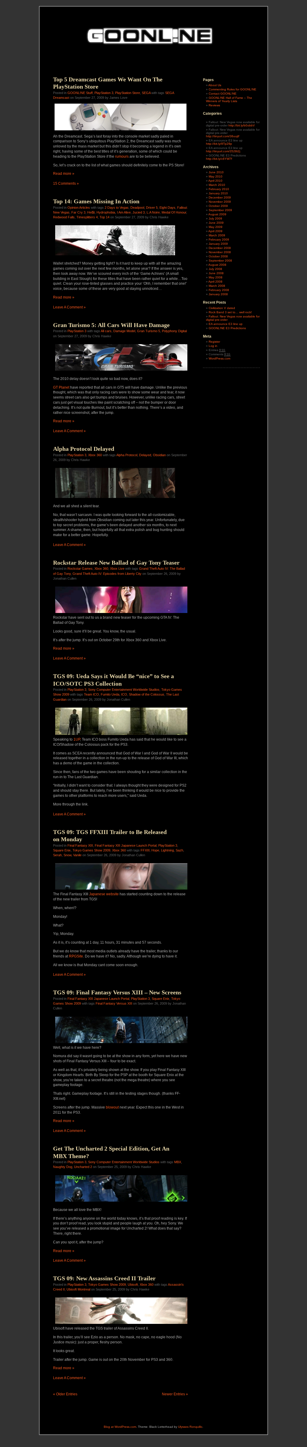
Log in (213, 345)
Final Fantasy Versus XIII (114, 1003)
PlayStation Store (127, 93)
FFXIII (145, 850)
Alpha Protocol (126, 455)
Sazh (179, 850)
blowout (112, 1107)
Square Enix (62, 850)
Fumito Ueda (110, 694)
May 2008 (215, 277)
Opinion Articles (78, 207)
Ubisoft (133, 1284)
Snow (67, 855)
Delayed (145, 455)
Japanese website (104, 894)
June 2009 (216, 222)
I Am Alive (124, 212)
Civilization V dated (222, 308)
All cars (106, 331)
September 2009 (220, 210)
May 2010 (215, 176)
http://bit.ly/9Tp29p (219, 143)
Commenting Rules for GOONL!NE (232, 89)
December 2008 (220, 248)
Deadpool (137, 207)
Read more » (63, 173)
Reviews (214, 105)
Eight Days (167, 207)
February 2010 (219, 189)
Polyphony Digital (174, 331)
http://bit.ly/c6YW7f (219, 158)
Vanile (77, 855)
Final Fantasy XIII (80, 845)
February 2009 (219, 239)
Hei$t (91, 212)
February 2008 (219, 290)
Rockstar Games (80, 568)
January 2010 (218, 193)
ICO (124, 694)
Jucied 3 (139, 212)
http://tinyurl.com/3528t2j (223, 151)
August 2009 (217, 214)
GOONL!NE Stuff (80, 93)
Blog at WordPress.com (120, 1426)
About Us (214, 85)
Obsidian (159, 455)
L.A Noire (153, 212)
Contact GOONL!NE (223, 93)
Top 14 (104, 217)
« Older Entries (65, 1394)
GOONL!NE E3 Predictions (227, 328)
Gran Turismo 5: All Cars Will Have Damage (111, 325)
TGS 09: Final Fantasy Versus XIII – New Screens (117, 992)
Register (214, 341)
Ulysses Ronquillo (190, 1426)
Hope (155, 850)
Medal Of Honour (174, 212)
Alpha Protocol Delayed (83, 448)
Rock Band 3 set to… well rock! (230, 312)
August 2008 (217, 264)
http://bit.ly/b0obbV (241, 125)
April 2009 (215, 231)
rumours (122, 156)
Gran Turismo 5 (148, 331)
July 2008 (215, 269)
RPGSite (76, 956)
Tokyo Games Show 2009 (91, 850)
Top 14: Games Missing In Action (96, 201)
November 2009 (220, 201)
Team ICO (91, 694)
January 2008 (218, 294)
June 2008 (216, 273)
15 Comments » (66, 183)
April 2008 (215, 281)
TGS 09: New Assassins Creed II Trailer (104, 1278)
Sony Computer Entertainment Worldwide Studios (123, 689)
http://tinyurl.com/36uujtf (222, 136)
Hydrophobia (106, 212)
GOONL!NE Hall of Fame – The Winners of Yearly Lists (229, 99)
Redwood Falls (64, 217)
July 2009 (215, 218)
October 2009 (218, 206)
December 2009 (220, 197)
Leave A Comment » (69, 307)
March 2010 (217, 185)
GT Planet (61, 387)
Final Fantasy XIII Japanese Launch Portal (125, 845)
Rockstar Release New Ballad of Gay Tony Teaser (116, 562)
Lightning (167, 850)
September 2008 (220, 260)
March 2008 (217, 285)
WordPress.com (219, 358)
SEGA (146, 93)
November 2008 (220, 252)
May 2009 (215, 227)
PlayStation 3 (103, 93)
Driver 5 (152, 207)
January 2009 (218, 243)
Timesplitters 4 (87, 217)
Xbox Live (117, 568)
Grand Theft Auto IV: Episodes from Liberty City (107, 573)
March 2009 (217, 235)
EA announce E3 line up (226, 324)
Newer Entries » (175, 1394)
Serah (57, 855)
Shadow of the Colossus (146, 694)
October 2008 (218, 256)
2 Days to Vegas (117, 207)
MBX (177, 1162)
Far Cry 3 (78, 212)
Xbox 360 (95, 455)
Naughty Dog (62, 1167)
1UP (76, 739)
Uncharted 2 (83, 1167)
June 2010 (216, 172)
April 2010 (215, 180)
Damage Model (124, 331)
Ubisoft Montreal (78, 1289)
